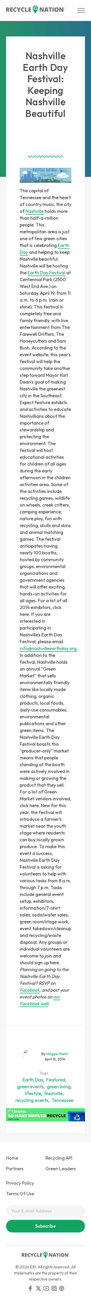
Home (12, 1158)
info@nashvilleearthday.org (48, 648)
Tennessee (62, 1100)
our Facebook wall (40, 1000)
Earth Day (32, 1080)
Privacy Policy (20, 1183)
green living (59, 1087)
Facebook (29, 990)
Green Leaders (61, 1168)
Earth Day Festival (46, 273)
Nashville (35, 211)
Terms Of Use (20, 1194)
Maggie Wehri (57, 1054)
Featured (55, 1080)
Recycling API (59, 1158)
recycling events (31, 1100)
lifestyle (33, 1093)
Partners (15, 1168)
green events (30, 1087)
